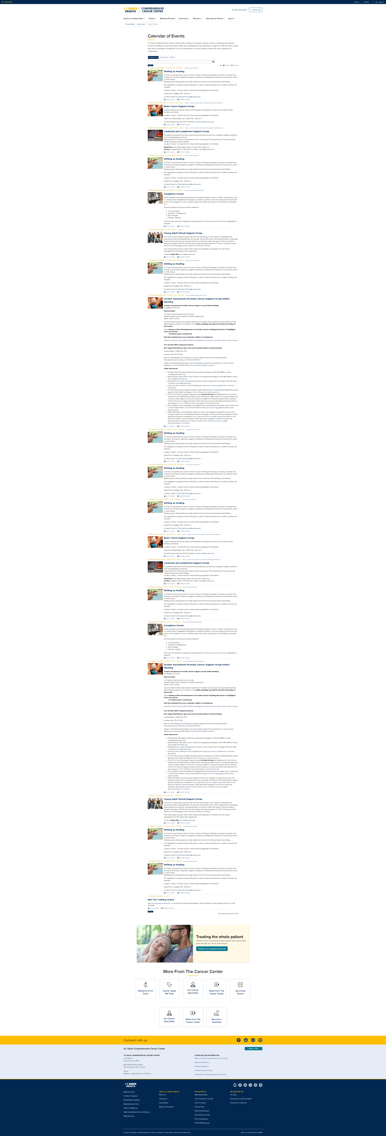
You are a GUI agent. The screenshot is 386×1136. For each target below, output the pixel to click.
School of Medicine (131, 1108)
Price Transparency (201, 1119)
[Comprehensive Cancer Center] (144, 9)
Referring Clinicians (167, 18)
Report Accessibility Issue (182, 1132)
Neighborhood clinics (131, 1104)
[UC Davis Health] (131, 1085)
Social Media (163, 1103)
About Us (162, 1095)
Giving (356, 2)
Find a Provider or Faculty (204, 1099)
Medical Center (129, 1092)
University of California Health (241, 1099)
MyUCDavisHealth (239, 10)
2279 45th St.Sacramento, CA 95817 (131, 1059)
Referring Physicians (202, 1111)
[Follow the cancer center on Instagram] (253, 1040)
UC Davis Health (129, 24)
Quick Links (257, 10)
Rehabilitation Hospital (132, 1100)
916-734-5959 (128, 1067)
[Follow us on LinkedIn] (260, 1040)
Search (379, 2)
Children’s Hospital (130, 1096)
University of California (238, 1103)
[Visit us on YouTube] (235, 1085)
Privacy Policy (169, 1132)
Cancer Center (141, 24)
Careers (366, 2)
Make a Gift (253, 1048)
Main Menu (7, 2)
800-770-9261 (140, 1067)
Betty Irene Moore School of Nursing (137, 1112)
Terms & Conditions (157, 1132)
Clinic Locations (200, 1103)
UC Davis (233, 1095)
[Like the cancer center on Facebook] (239, 1040)
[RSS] (259, 1085)
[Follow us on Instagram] (254, 1085)
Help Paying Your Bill (202, 1115)
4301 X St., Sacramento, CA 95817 (251, 1132)
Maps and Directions (202, 1062)
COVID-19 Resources (202, 1123)
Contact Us (163, 1099)
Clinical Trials (199, 1107)
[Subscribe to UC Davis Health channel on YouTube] (246, 1040)
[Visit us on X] (249, 1085)
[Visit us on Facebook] (239, 1085)
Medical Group (129, 1116)
